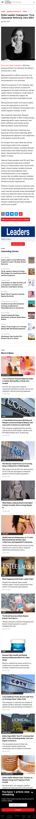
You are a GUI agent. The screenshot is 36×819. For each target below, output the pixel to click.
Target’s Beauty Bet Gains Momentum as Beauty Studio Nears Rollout (13, 317)
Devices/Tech (6, 732)
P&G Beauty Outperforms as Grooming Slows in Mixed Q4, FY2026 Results (17, 465)
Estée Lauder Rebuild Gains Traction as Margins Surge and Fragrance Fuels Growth (17, 780)
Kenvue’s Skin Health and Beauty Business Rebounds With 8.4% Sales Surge (16, 657)
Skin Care (3, 324)
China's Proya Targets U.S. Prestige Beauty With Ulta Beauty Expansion (14, 328)
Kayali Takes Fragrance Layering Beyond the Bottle (12, 295)
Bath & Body (4, 291)
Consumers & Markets (9, 499)
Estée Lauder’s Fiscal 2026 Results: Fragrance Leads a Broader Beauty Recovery (13, 262)
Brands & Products (14, 11)
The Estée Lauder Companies (12, 65)
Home (3, 11)
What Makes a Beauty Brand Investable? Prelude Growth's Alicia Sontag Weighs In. (17, 505)
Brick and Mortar (5, 313)
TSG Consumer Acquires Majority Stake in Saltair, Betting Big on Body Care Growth (17, 381)
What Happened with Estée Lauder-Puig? (18, 579)
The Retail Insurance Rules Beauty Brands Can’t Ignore (15, 617)
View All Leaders (18, 244)
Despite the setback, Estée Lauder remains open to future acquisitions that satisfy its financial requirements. (17, 584)
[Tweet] (16, 214)
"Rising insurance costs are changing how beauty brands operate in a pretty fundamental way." (18, 624)
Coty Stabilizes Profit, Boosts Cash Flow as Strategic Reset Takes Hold (17, 698)
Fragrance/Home (5, 269)
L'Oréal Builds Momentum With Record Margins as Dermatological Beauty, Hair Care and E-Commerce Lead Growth (17, 422)
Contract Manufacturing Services (9, 301)
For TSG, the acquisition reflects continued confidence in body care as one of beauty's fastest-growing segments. (17, 389)
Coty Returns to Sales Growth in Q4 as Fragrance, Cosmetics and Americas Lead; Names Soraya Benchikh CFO (13, 285)
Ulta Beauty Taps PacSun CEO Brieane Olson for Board (11, 337)
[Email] (3, 214)
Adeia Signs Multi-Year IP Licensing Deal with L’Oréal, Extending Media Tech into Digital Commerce (18, 738)
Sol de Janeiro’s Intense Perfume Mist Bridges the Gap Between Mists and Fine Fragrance (14, 273)
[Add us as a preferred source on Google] (21, 214)
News (25, 11)
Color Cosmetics (5, 257)
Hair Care (5, 534)
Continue (18, 810)
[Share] (7, 214)
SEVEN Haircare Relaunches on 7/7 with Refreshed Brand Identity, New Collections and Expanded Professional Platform (17, 540)
